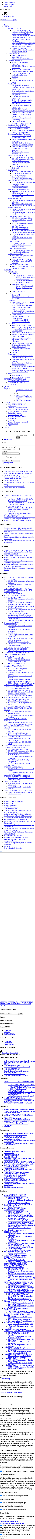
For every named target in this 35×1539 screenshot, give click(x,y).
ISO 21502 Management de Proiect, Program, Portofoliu (23, 224)
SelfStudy (15, 273)
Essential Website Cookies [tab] (8, 1429)
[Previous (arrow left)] (1, 1538)
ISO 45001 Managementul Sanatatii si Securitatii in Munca (23, 183)
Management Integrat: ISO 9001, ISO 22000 (20, 1327)
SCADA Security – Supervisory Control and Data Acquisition (20, 639)
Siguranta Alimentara (14, 198)
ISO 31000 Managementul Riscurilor (23, 159)
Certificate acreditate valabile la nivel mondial (18, 528)
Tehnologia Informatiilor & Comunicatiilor (21, 651)
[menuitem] (19, 439)
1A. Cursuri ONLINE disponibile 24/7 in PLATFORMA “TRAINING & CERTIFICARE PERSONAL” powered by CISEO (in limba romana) (21, 501)
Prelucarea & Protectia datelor (17, 416)
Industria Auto (8, 803)
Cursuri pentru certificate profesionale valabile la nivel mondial (23, 367)
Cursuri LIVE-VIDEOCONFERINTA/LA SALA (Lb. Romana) (23, 296)
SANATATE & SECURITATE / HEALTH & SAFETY (19, 1300)
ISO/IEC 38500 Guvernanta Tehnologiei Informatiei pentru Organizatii (21, 162)
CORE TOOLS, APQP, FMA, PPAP (19, 787)
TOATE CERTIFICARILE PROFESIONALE (16, 383)
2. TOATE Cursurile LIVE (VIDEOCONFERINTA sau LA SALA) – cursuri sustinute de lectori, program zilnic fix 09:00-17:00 (19, 516)
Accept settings (5, 1523)
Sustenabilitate (12, 170)
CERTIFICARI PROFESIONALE (15, 379)
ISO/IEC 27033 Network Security (18, 642)
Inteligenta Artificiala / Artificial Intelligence (17, 814)
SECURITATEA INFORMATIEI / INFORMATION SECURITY (15, 596)
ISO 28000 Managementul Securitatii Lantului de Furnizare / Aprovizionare (23, 231)
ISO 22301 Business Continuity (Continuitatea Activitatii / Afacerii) (22, 144)
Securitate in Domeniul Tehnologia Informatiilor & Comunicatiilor (15, 1167)
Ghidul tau (7, 402)
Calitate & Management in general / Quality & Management (19, 1184)
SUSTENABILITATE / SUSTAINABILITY (18, 697)
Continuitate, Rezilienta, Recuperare (19, 134)
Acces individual (17, 375)
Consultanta (8, 1043)
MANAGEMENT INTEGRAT (14, 737)
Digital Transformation (15, 593)
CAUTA (6, 427)
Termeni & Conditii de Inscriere (17, 407)
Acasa (6, 25)
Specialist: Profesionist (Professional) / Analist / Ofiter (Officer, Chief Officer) (18, 565)
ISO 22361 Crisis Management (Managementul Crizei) (21, 136)
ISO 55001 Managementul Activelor (23, 234)
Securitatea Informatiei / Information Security (18, 817)
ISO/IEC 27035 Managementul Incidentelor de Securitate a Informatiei (21, 75)
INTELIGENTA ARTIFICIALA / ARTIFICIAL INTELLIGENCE (15, 1195)
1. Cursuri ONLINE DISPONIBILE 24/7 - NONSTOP (23, 303)
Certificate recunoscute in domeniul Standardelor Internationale (22, 356)
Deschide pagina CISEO (10, 1053)
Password (5, 451)
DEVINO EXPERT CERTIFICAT (18, 381)
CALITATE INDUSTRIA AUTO (14, 781)
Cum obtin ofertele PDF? (11, 475)
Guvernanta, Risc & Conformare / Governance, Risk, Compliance (15, 1175)
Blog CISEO (12, 418)
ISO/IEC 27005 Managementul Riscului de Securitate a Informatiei (22, 70)
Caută (18, 437)
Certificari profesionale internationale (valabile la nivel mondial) (23, 371)
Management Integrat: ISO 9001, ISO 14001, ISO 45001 (20, 1324)
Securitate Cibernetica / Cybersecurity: (15, 819)
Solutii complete (9, 1033)
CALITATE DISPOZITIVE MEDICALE (17, 776)
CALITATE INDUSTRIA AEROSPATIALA (18, 790)
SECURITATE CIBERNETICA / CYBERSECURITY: (14, 623)
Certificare (7, 1041)
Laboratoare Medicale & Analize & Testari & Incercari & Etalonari (19, 1159)
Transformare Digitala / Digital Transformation (18, 816)
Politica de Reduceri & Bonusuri (18, 409)
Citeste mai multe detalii (14, 1392)
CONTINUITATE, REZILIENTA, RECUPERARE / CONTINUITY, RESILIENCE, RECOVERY (15, 665)
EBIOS (14, 78)
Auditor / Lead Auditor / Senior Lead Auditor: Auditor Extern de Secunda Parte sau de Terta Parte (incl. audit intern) (18, 552)
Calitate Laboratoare (14, 241)
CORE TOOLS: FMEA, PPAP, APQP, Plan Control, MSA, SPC (22, 260)
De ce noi (7, 1032)
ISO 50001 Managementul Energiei (23, 179)
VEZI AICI (16, 1003)
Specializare (11, 323)
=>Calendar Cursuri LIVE (20, 320)
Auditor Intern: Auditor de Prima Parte (15, 555)
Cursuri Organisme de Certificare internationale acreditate (22, 364)
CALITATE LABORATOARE (14, 767)
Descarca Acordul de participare (17, 411)
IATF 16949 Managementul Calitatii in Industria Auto (20, 1360)
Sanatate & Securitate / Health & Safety (16, 837)
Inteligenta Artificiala (14, 28)
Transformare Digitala (14, 53)
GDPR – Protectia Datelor (16, 658)
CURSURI (7, 270)
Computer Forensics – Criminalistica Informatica (20, 1236)
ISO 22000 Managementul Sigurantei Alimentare (20, 1317)
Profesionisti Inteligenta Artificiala (18, 588)
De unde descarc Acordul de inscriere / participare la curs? (16, 1071)
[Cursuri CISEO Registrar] (8, 20)
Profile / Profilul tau (22, 395)
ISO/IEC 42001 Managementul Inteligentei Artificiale (18, 1197)
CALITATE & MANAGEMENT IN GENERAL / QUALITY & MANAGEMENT (19, 746)
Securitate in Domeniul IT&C (17, 125)
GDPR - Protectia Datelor (20, 128)
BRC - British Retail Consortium (22, 204)
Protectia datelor (9, 1034)
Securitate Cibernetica (14, 84)
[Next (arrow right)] (3, 1538)
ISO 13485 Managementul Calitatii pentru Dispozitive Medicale (22, 251)
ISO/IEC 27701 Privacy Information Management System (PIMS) (23, 131)
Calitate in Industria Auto (15, 254)
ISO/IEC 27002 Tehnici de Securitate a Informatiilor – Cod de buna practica (20, 603)
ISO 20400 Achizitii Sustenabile (21, 173)
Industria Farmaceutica (11, 807)
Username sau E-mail (9, 447)
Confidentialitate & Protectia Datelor (19, 127)
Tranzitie (14, 352)
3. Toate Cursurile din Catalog (21, 322)
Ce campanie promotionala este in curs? (16, 477)
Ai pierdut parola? (7, 463)
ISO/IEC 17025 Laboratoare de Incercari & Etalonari (21, 246)
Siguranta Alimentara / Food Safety (14, 839)
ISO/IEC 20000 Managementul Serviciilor (21, 751)
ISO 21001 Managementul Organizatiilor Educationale (20, 228)
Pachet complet (9, 1044)
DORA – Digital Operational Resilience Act (21, 683)
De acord (3, 1392)
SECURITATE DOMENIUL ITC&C (15, 649)
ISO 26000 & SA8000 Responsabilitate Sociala (19, 176)
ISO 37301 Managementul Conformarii (20, 695)
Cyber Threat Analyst (14, 645)
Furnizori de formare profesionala (18, 422)
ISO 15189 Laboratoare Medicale (22, 243)
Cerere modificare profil (15, 415)
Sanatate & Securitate (14, 180)
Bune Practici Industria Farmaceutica (19, 189)
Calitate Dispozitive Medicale (17, 248)
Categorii (7, 27)
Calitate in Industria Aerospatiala (18, 264)
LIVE (9, 293)
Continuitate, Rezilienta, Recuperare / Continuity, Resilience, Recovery (16, 1173)
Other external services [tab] (7, 1475)
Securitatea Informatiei (15, 61)
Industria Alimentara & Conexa (13, 801)
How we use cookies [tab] (6, 1405)
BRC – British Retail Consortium (18, 733)
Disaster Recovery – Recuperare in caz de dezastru (20, 1271)
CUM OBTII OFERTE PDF (17, 404)
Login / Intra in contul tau (23, 400)
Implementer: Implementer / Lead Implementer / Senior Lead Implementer (18, 562)
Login (17, 393)
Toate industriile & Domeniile (13, 848)
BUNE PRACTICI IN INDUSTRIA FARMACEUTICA (15, 719)
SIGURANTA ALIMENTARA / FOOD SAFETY (17, 1314)
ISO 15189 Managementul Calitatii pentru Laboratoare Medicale (21, 773)
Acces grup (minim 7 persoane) (21, 377)
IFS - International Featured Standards (23, 205)
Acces (10, 374)
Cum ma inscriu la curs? (11, 480)
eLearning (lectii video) (19, 284)
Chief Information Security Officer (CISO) (21, 620)
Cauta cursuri (12, 406)
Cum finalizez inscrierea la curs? (14, 486)
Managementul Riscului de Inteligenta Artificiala (20, 1200)
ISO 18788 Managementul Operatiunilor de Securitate (20, 186)
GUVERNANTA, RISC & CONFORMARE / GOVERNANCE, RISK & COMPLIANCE (18, 685)
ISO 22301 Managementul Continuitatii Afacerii (21, 1274)
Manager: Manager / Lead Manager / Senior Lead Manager (18, 1116)
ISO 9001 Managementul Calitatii (22, 218)
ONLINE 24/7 (12, 272)
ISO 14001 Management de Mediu (22, 171)
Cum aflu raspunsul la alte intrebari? (15, 487)
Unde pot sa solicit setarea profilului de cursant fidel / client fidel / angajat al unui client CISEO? (19, 472)
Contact (10, 425)
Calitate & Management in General (18, 216)
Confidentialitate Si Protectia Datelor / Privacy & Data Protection (19, 1170)
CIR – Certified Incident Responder (19, 647)
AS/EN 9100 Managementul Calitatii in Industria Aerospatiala (23, 267)
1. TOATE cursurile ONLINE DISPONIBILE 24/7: (19, 1082)
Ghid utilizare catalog (14, 413)
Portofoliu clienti (13, 424)
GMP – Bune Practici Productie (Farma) (20, 722)
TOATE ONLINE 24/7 (19, 291)
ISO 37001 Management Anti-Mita (22, 157)
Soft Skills (7, 846)
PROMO (7, 386)
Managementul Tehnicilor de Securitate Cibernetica (21, 1234)
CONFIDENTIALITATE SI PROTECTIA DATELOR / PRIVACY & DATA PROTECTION (17, 654)
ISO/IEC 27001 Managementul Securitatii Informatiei (18, 1211)
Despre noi (11, 420)
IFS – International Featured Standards (19, 735)
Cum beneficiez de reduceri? (12, 479)
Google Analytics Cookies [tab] (8, 1450)
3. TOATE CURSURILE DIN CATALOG (17, 520)
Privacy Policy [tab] (4, 1513)
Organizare (11, 300)
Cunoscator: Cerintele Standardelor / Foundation (19, 568)
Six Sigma (15, 236)
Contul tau (7, 388)
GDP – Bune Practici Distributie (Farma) (20, 724)
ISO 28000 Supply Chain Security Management (19, 1342)
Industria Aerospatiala (10, 805)
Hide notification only (17, 1523)
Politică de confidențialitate (9, 1521)
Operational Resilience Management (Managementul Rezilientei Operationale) (23, 148)
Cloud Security (12, 633)
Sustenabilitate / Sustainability (13, 835)
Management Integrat (14, 207)
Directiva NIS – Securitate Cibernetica (19, 643)
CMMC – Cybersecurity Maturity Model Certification (21, 1241)
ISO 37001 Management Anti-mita (18, 688)
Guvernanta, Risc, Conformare (17, 155)
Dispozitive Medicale (10, 809)
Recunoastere (12, 354)
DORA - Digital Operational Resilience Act (20, 153)
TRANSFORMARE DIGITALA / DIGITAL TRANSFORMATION (18, 591)
